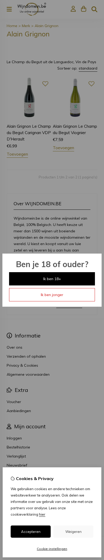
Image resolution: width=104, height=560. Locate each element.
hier (42, 514)
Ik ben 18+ (52, 278)
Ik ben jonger (52, 294)
